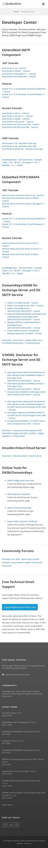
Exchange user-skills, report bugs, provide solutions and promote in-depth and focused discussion (22, 562)
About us (27, 843)
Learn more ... (8, 804)
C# (11, 162)
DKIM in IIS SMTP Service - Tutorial (22, 303)
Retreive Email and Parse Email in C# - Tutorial (23, 195)
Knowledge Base (9, 159)
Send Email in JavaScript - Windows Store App (22, 149)
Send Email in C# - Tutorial (14, 68)
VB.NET (17, 162)
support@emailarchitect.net (19, 607)
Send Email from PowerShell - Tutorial (19, 76)
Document (6, 340)
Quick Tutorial (35, 456)
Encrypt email (19, 436)
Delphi (20, 165)
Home (16, 11)
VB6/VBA (5, 165)
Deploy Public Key (33, 340)
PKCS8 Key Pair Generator (18, 494)
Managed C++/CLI (30, 162)
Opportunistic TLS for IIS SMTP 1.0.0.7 (19, 771)
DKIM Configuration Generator (20, 480)
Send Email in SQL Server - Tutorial (17, 121)
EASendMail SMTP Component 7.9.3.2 (18, 722)
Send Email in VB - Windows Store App (19, 146)
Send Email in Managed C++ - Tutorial (19, 74)
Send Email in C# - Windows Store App (19, 143)
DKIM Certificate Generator (19, 508)
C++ (13, 165)
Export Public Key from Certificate (22, 521)
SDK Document (25, 159)
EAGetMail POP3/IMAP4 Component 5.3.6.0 (21, 731)
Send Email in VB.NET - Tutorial (16, 71)
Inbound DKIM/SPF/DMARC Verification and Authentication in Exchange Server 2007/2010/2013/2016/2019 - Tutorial (26, 317)
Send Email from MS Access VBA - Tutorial (20, 124)
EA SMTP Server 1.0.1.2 (12, 713)
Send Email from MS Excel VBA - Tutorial (20, 127)
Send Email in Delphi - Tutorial (15, 119)
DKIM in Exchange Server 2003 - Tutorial (25, 305)
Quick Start (18, 340)
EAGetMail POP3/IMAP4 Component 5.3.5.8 (21, 750)
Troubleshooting (32, 343)
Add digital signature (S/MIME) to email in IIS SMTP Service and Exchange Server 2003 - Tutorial (26, 415)
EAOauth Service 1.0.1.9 (12, 741)
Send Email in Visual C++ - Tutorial (17, 116)
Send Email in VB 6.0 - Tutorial (15, 113)
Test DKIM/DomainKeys (12, 343)
